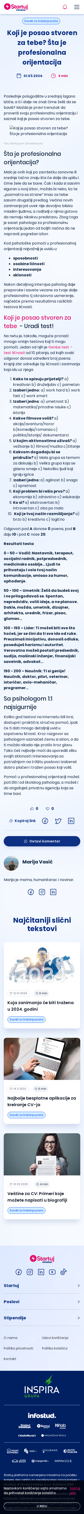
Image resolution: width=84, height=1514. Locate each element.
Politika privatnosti (18, 1348)
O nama (10, 1337)
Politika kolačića (54, 1348)
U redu (42, 1506)
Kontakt (10, 1359)
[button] (42, 1285)
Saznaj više (75, 1490)
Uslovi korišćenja (55, 1337)
